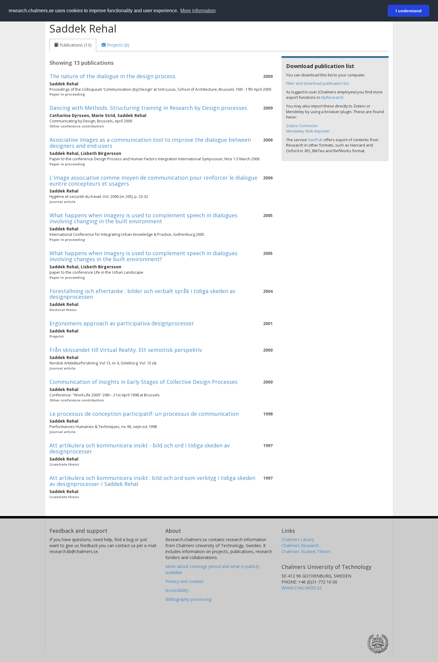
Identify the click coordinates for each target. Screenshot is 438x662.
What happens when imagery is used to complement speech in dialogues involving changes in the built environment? (143, 256)
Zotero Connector (302, 125)
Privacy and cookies (184, 581)
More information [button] (198, 10)
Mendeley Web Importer (308, 131)
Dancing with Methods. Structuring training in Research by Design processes (148, 107)
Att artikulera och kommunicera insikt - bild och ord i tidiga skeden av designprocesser (139, 448)
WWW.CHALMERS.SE (302, 588)
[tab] (72, 45)
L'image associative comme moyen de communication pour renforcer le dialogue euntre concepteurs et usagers (153, 180)
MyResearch (332, 97)
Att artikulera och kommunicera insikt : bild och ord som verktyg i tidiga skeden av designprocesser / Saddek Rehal (152, 480)
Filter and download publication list (317, 83)
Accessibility (176, 590)
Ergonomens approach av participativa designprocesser (121, 323)
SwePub (315, 139)
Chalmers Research (300, 545)
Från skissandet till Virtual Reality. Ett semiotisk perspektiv (125, 349)
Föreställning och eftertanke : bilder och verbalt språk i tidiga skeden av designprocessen (142, 294)
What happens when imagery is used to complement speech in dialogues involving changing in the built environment (143, 218)
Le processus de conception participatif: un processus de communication (144, 413)
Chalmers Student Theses (306, 551)
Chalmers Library (298, 539)
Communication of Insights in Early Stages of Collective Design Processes (143, 381)
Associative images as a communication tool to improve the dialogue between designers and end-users (150, 142)
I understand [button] (409, 10)
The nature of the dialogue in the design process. (112, 76)
